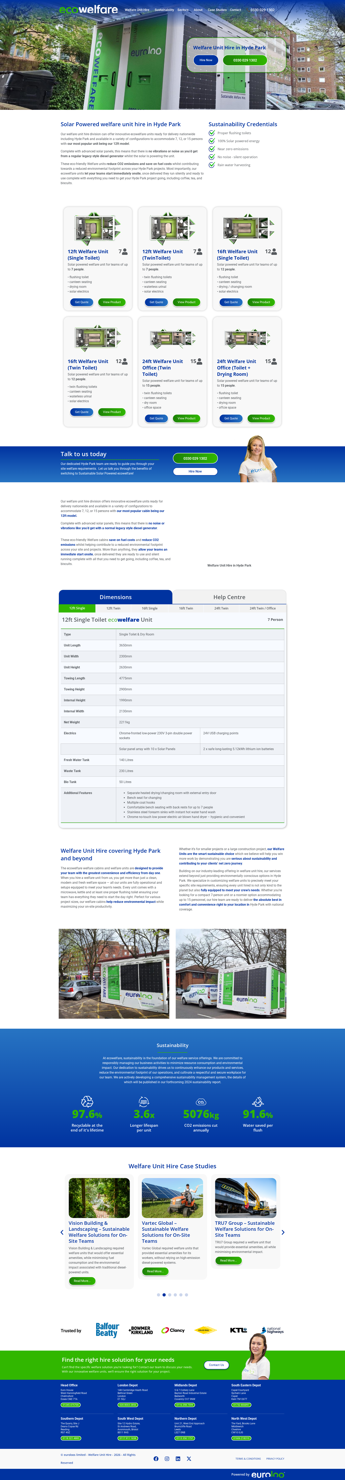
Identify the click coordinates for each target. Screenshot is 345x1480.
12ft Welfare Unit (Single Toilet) (88, 254)
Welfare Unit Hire (137, 10)
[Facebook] (156, 1459)
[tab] (77, 608)
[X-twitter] (189, 1459)
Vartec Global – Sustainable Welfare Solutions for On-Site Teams (93, 1232)
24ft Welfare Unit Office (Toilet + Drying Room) (236, 367)
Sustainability (164, 10)
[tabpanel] (172, 716)
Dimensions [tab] (116, 597)
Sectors (182, 10)
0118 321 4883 (71, 1438)
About (198, 10)
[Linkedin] (178, 1459)
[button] (63, 969)
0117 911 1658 (128, 1438)
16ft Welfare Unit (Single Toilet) (237, 254)
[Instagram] (167, 1459)
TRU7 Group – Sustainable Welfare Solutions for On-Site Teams (172, 1229)
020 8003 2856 (128, 1405)
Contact (235, 10)
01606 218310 (241, 1438)
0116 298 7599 (184, 1405)
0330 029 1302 (263, 9)
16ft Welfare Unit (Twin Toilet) (88, 364)
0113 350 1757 (184, 1438)
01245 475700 (71, 1405)
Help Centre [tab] (229, 597)
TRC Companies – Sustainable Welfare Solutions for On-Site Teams (239, 1232)
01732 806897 (241, 1405)
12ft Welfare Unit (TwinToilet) (162, 254)
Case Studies (217, 10)
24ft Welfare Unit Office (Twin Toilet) (162, 367)
